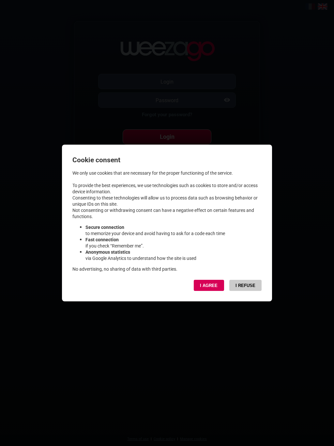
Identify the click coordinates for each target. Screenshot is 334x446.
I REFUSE (245, 285)
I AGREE (209, 285)
